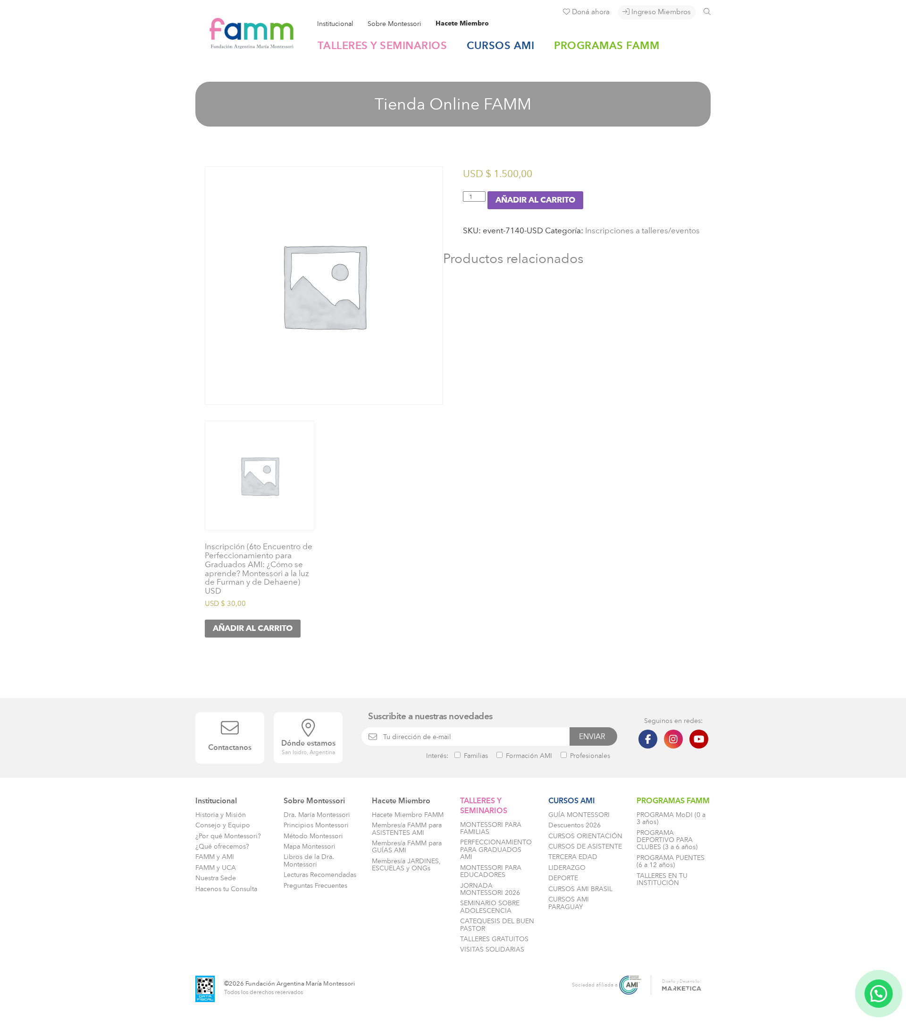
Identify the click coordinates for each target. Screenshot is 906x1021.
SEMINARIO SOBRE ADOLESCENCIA (490, 907)
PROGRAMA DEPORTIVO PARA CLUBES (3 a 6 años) (667, 840)
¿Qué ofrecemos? (222, 846)
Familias (475, 755)
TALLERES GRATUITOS (494, 939)
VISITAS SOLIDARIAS (492, 949)
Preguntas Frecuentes (315, 885)
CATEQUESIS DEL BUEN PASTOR (497, 925)
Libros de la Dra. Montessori (309, 860)
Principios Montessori (316, 825)
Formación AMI (528, 755)
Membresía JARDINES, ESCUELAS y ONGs (406, 865)
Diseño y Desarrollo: (681, 981)
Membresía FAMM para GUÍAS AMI (407, 847)
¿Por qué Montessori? (228, 836)
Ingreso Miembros (660, 12)
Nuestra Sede (215, 878)
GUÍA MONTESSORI (579, 814)
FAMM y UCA (215, 867)
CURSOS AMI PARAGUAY (568, 903)
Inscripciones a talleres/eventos (642, 230)
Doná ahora (590, 12)
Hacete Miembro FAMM (408, 814)
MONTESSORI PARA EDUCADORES (490, 871)
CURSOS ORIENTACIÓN (585, 836)
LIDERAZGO (567, 867)
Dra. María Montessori (317, 814)
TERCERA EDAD (572, 856)
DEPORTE (563, 878)
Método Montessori (313, 836)
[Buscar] (707, 11)
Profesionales (589, 755)
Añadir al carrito (535, 200)
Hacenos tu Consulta (226, 889)
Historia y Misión (220, 814)
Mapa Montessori (310, 846)
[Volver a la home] (244, 44)
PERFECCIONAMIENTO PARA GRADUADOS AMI (496, 849)
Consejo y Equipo (222, 825)
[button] (878, 993)
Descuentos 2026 (574, 825)
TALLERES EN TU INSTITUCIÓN (662, 879)
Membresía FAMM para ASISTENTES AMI (407, 829)
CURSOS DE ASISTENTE (585, 846)
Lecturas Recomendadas (320, 874)
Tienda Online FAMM (453, 103)
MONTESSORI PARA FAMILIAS (490, 828)
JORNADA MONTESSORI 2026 (490, 889)
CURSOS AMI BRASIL (580, 889)
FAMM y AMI (214, 856)
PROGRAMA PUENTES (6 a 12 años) (671, 861)
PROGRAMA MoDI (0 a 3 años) (671, 818)
